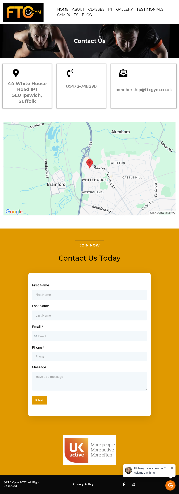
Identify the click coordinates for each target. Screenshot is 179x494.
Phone (38, 347)
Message (39, 367)
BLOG (87, 15)
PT (110, 9)
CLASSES (96, 9)
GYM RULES (67, 15)
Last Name (40, 306)
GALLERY (124, 9)
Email (37, 327)
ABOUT (78, 9)
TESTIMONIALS (149, 9)
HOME (63, 9)
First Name (40, 285)
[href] (89, 168)
